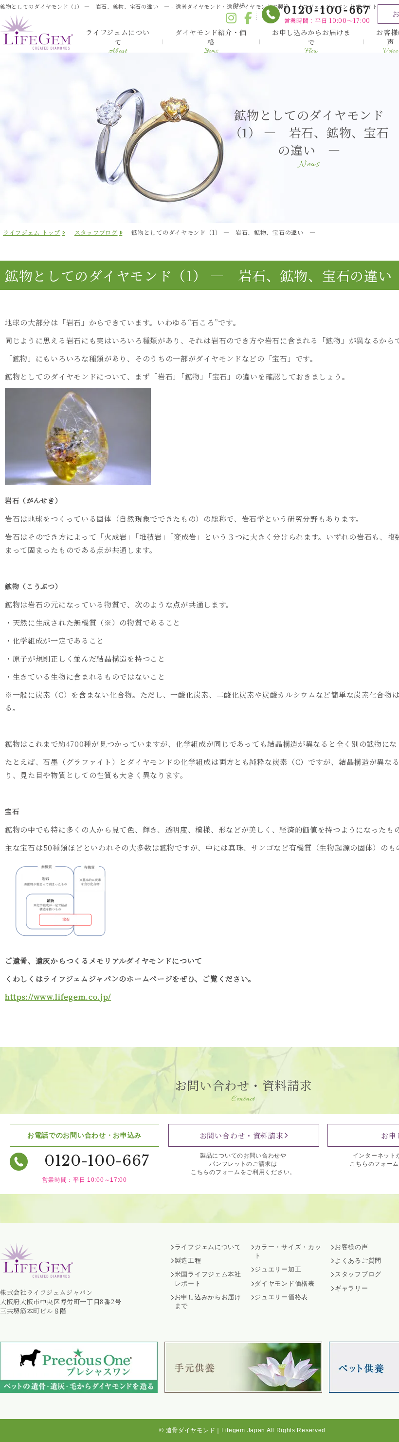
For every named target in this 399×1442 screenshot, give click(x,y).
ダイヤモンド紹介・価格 (211, 41)
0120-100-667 (327, 10)
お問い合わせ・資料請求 (242, 1135)
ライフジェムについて (117, 41)
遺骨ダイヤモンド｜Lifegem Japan (215, 1430)
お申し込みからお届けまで (311, 41)
